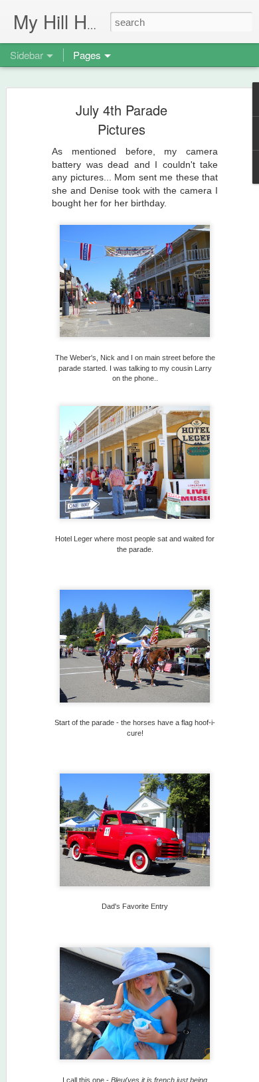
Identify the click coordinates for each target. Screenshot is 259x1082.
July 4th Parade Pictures (121, 119)
